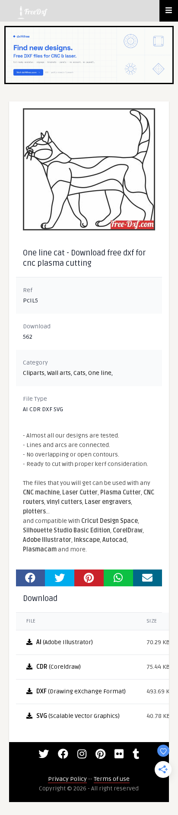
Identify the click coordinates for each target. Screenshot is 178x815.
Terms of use (112, 779)
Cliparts (33, 373)
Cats (79, 373)
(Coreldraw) (58, 666)
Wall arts (59, 373)
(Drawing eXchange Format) (81, 691)
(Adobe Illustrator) (64, 642)
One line (99, 373)
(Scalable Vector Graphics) (78, 716)
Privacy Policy (67, 779)
